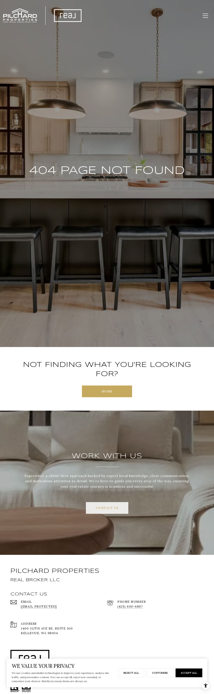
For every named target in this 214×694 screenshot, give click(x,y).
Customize (160, 672)
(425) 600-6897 (130, 606)
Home (107, 391)
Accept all (189, 672)
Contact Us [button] (107, 508)
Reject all (131, 672)
